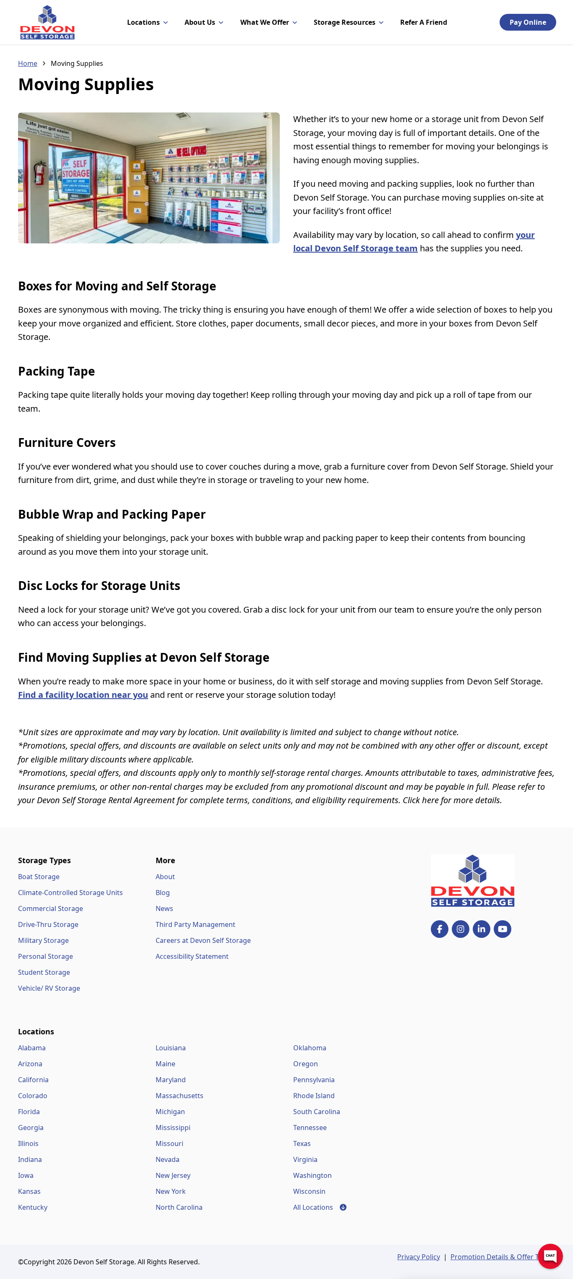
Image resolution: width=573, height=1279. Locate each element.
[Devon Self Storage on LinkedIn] (481, 929)
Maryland (171, 1079)
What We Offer (264, 22)
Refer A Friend (423, 22)
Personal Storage (45, 956)
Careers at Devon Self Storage (203, 940)
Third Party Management (195, 924)
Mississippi (173, 1127)
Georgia (31, 1127)
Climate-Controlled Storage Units (70, 892)
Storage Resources (344, 22)
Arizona (30, 1063)
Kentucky (32, 1207)
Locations (143, 22)
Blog (163, 892)
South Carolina (316, 1111)
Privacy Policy (418, 1256)
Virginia (305, 1159)
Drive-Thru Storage (48, 924)
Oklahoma (309, 1047)
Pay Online (528, 22)
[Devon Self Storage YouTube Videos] (502, 929)
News (164, 908)
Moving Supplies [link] (77, 63)
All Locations (319, 1207)
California (33, 1079)
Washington (312, 1175)
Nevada (168, 1159)
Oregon (305, 1063)
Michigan (170, 1111)
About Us (200, 22)
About (165, 876)
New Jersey (173, 1175)
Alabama (32, 1047)
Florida (29, 1111)
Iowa (26, 1175)
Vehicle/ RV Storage (49, 988)
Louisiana (171, 1047)
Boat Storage (39, 876)
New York (171, 1191)
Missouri (169, 1143)
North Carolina (179, 1207)
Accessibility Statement (192, 956)
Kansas (29, 1191)
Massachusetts (179, 1095)
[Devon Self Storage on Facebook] (439, 929)
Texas (302, 1143)
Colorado (32, 1095)
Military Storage (43, 940)
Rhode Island (314, 1095)
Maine (165, 1063)
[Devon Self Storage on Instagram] (460, 929)
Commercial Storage (50, 908)
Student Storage (44, 972)
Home (27, 63)
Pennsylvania (314, 1079)
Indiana (30, 1159)
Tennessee (310, 1127)
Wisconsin (309, 1191)
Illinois (28, 1143)
